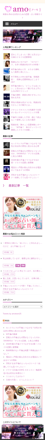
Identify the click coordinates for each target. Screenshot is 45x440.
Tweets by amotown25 (12, 314)
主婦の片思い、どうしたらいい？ (20, 380)
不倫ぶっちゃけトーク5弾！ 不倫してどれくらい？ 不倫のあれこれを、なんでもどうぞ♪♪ (22, 286)
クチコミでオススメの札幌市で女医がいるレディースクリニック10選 (26, 111)
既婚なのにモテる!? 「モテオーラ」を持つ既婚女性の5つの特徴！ (25, 63)
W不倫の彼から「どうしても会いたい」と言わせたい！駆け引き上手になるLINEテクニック (26, 88)
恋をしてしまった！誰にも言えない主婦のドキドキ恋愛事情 (26, 55)
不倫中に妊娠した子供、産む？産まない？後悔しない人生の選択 (26, 118)
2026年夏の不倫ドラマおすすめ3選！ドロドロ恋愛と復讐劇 (24, 161)
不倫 (17, 265)
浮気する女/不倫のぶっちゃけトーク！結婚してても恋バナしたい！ (25, 176)
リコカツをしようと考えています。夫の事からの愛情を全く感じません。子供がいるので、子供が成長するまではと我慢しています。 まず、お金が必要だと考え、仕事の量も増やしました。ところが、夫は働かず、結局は (22, 271)
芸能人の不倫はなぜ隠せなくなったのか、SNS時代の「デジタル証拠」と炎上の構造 (26, 153)
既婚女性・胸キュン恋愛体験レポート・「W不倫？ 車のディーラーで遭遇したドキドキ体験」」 (26, 127)
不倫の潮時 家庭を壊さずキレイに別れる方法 (26, 96)
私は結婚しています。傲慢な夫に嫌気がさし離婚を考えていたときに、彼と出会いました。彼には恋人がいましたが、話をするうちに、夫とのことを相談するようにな (22, 258)
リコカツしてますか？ (15, 376)
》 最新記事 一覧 (16, 185)
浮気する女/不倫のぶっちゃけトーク (18, 289)
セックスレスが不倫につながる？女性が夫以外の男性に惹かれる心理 (26, 144)
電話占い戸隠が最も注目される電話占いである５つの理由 (26, 168)
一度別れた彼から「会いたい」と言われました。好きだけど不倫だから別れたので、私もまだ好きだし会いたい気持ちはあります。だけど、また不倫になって (22, 244)
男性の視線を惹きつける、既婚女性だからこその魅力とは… (26, 103)
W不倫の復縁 (11, 334)
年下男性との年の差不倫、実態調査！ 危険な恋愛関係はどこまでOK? (25, 79)
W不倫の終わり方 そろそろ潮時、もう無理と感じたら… (26, 70)
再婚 (23, 265)
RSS (7, 321)
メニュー (14, 24)
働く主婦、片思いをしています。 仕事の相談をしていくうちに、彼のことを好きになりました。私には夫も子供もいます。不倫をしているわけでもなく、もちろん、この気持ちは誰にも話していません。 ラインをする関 (22, 278)
